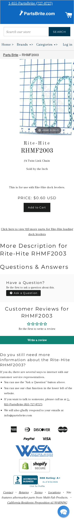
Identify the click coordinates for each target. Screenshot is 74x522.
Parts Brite (10, 54)
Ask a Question (25, 293)
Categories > (47, 44)
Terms (38, 492)
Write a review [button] (37, 340)
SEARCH (59, 31)
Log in (67, 44)
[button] (63, 511)
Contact (8, 492)
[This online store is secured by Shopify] (34, 471)
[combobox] (26, 31)
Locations (54, 492)
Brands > (25, 44)
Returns (24, 492)
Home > (8, 44)
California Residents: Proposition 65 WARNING (37, 502)
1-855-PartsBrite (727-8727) (30, 3)
